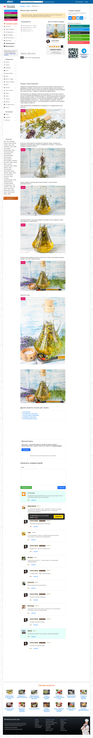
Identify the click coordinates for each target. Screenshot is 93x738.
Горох (9, 144)
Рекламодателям (38, 725)
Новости (37, 722)
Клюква (11, 162)
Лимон (5, 164)
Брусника (6, 143)
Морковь (15, 165)
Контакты (37, 724)
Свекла (11, 176)
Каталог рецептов (49, 721)
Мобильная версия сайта (13, 719)
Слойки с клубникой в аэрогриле (46, 710)
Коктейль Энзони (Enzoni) (71, 709)
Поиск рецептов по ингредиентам (10, 198)
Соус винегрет (26, 412)
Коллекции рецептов (50, 724)
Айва (5, 141)
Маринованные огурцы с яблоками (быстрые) (34, 697)
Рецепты (22, 6)
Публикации (48, 727)
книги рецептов (36, 57)
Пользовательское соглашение (10, 727)
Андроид (6, 54)
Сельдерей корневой (8, 179)
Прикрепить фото (26, 487)
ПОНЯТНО (58, 516)
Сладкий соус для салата (29, 417)
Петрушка (6, 172)
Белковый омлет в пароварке (9, 709)
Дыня (5, 148)
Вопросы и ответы (49, 728)
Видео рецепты (10, 46)
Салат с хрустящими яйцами (46, 697)
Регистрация (79, 2)
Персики (12, 171)
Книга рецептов (10, 10)
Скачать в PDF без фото (77, 39)
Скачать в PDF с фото (76, 36)
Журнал (8, 17)
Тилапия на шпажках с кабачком (83, 697)
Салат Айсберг (10, 174)
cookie (36, 517)
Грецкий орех (6, 146)
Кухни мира (48, 725)
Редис (14, 172)
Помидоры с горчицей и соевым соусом (59, 697)
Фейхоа (12, 190)
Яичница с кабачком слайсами (83, 709)
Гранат (12, 144)
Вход (86, 2)
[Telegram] (77, 18)
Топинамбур (6, 186)
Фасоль (5, 188)
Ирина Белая (32, 506)
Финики (5, 191)
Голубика (6, 144)
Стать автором (38, 727)
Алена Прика (55, 40)
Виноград (14, 143)
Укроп (14, 186)
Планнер (8, 13)
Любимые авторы (11, 15)
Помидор (10, 172)
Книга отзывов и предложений (11, 6)
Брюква (9, 143)
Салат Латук (6, 176)
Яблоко (9, 193)
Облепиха (6, 167)
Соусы (28, 6)
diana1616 (31, 582)
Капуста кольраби (7, 157)
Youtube (62, 725)
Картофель (14, 160)
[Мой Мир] (81, 18)
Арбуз (8, 141)
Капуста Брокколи (7, 153)
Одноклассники (64, 730)
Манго (11, 165)
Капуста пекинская (8, 158)
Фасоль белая (10, 188)
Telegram (62, 724)
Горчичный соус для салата (30, 413)
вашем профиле (57, 445)
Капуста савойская (8, 160)
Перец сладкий (7, 171)
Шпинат (5, 193)
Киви (5, 162)
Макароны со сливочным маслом (22, 696)
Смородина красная (8, 181)
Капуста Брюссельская (8, 155)
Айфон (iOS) (13, 53)
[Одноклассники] (74, 18)
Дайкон (14, 146)
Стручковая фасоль (8, 184)
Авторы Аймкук (10, 19)
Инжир (13, 150)
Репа (5, 174)
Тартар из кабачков (34, 708)
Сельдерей (6, 178)
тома (29, 532)
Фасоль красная (7, 190)
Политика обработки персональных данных (13, 729)
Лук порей (9, 164)
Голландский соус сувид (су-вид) (71, 696)
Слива (14, 179)
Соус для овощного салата (30, 418)
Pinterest (62, 721)
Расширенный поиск (49, 1)
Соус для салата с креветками (31, 415)
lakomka (30, 557)
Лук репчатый (7, 165)
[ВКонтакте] (70, 18)
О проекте (37, 721)
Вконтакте (63, 728)
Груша (11, 146)
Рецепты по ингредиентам (51, 722)
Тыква (11, 186)
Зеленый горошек (7, 150)
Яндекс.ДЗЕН (63, 722)
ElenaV (30, 631)
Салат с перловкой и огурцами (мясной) (59, 710)
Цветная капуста (11, 191)
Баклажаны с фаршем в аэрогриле (21, 710)
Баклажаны (12, 141)
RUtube (62, 727)
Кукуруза (15, 162)
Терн (14, 184)
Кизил (8, 162)
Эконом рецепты (10, 43)
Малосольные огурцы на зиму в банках (9, 697)
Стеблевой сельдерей (8, 183)
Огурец (10, 167)
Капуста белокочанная (8, 151)
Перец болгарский (7, 169)
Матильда (31, 606)
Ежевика (8, 148)
